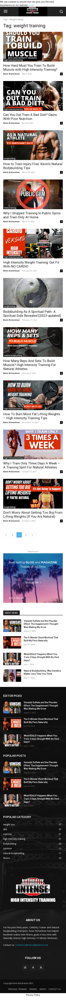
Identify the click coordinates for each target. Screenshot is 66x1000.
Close (31, 5)
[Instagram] (25, 967)
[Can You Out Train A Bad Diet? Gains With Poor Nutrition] (33, 96)
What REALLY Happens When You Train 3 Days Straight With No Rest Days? (41, 657)
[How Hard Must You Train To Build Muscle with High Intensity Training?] (33, 47)
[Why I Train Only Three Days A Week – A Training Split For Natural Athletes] (33, 444)
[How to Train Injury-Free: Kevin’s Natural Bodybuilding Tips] (33, 145)
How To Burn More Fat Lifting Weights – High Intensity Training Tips (31, 416)
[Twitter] (41, 967)
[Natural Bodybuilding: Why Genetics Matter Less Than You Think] (12, 675)
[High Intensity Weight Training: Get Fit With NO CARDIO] (33, 243)
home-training (10, 208)
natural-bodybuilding (13, 355)
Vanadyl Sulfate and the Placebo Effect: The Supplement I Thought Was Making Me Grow (41, 624)
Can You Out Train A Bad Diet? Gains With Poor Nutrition (30, 117)
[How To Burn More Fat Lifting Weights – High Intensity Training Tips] (33, 395)
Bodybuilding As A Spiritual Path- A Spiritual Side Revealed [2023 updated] (32, 314)
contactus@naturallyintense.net (32, 944)
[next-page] (32, 534)
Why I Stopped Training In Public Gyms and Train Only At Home (32, 215)
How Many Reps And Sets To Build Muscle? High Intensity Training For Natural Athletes (29, 365)
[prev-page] (6, 534)
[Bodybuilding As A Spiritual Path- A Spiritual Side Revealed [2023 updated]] (33, 293)
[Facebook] (33, 967)
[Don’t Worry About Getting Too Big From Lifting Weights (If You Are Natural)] (33, 494)
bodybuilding (9, 158)
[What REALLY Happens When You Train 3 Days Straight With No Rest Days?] (12, 659)
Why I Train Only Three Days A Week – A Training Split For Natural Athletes (31, 465)
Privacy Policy (33, 995)
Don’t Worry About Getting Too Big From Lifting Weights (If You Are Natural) (32, 514)
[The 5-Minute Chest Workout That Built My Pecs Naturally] (12, 642)
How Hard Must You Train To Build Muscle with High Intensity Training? (30, 67)
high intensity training (13, 60)
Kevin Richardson (11, 74)
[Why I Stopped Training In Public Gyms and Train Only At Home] (33, 194)
